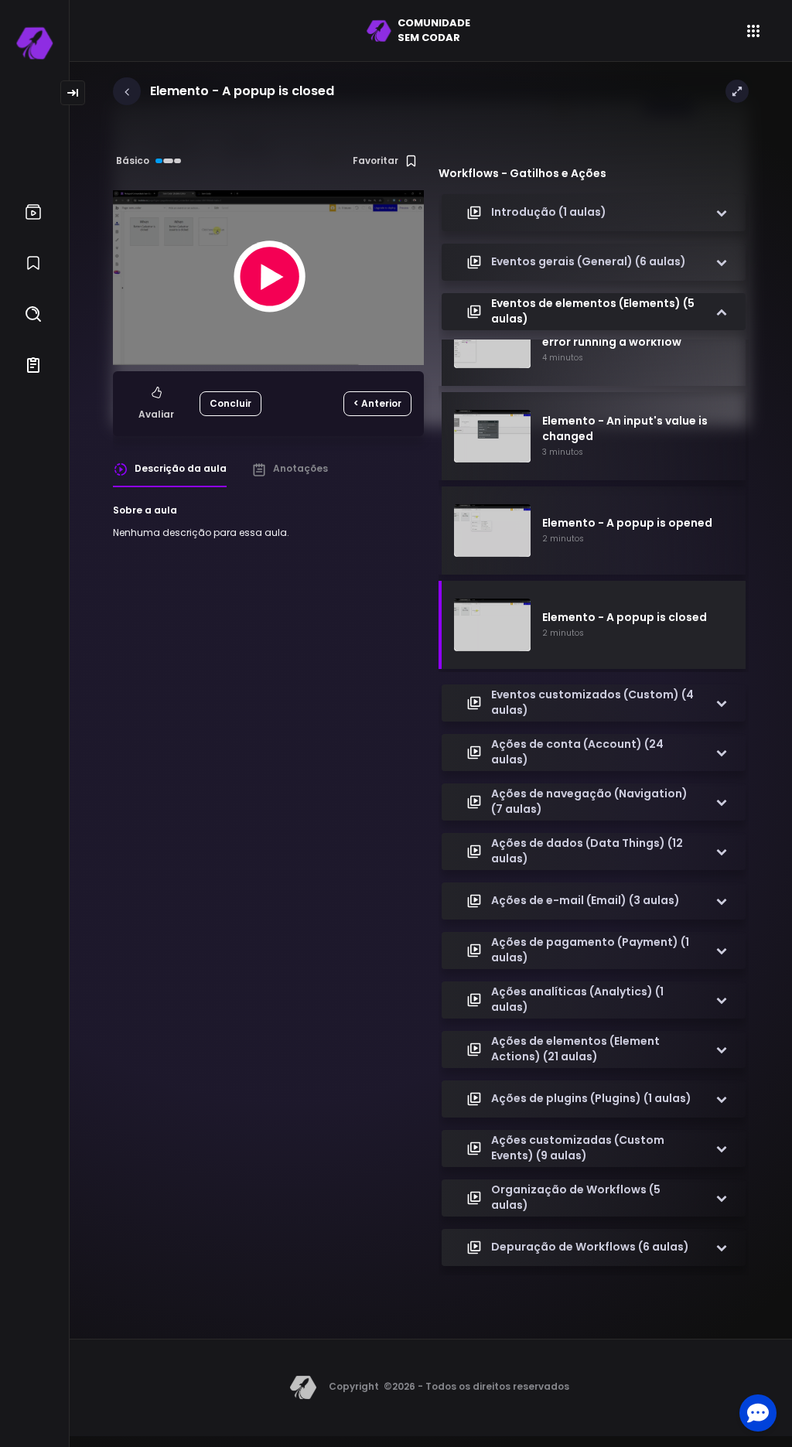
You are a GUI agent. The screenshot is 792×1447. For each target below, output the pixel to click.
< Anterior (377, 403)
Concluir (230, 403)
